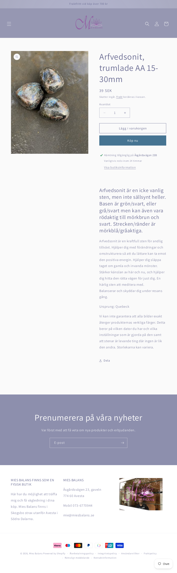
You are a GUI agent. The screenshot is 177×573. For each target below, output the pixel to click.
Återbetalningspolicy (82, 553)
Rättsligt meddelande (77, 557)
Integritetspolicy (107, 553)
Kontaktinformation (105, 557)
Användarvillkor (130, 553)
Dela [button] (107, 360)
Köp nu (132, 140)
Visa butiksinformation (120, 167)
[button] (9, 24)
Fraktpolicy (150, 553)
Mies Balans (36, 553)
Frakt (119, 96)
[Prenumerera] (122, 443)
